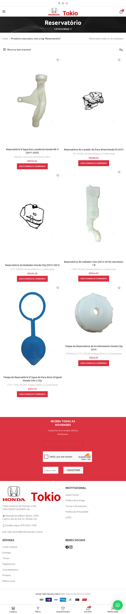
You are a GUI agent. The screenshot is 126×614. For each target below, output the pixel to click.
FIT (74, 153)
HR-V (47, 157)
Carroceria (27, 157)
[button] (32, 166)
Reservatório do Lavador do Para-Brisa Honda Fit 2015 (93, 149)
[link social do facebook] (59, 3)
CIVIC (74, 269)
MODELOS (39, 157)
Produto (6, 575)
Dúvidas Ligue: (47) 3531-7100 (20, 525)
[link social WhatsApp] (67, 3)
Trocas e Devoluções (76, 506)
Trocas (6, 558)
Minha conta (8, 581)
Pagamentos (8, 563)
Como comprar (9, 546)
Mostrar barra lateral (19, 49)
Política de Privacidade (76, 511)
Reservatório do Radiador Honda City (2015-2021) (32, 265)
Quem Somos (72, 494)
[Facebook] (67, 546)
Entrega (6, 552)
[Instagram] (71, 546)
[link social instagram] (63, 3)
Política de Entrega (75, 500)
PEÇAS (18, 157)
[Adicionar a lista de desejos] (58, 60)
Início (5, 38)
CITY (13, 269)
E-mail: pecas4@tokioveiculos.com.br (24, 531)
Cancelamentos (10, 569)
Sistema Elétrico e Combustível (100, 153)
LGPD (68, 517)
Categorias (61, 29)
